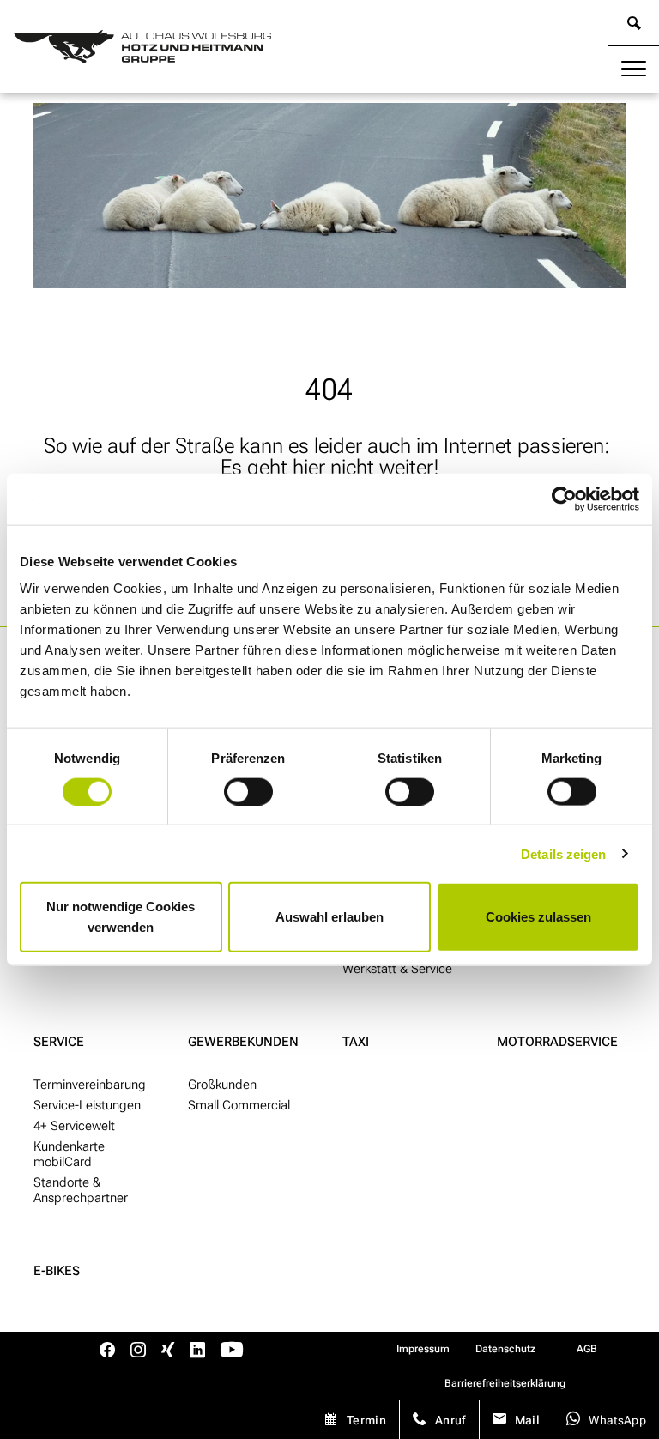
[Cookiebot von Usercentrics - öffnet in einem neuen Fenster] (564, 498)
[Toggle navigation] (633, 69)
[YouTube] (232, 1352)
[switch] (248, 791)
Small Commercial (239, 1105)
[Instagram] (138, 1352)
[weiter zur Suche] (633, 22)
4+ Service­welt (74, 1126)
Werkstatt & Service (397, 968)
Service (58, 1041)
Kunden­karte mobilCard (69, 1154)
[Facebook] (107, 1352)
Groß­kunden (222, 1084)
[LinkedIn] (197, 1352)
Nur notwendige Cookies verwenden (120, 916)
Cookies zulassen (538, 917)
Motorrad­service (557, 1041)
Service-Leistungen (87, 1105)
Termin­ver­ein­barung (89, 1084)
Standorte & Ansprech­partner (80, 1190)
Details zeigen (563, 853)
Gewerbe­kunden (243, 1041)
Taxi (355, 1041)
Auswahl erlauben (329, 917)
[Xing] (167, 1352)
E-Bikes (56, 1271)
